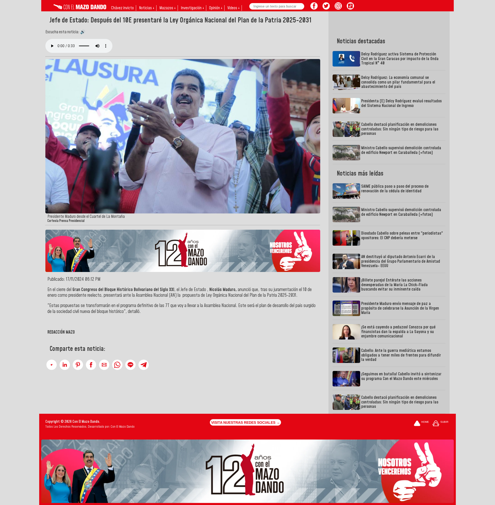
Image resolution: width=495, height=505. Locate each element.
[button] (51, 365)
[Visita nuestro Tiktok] (350, 8)
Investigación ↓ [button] (192, 8)
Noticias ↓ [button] (146, 8)
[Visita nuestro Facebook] (314, 8)
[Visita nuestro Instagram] (338, 8)
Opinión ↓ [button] (215, 8)
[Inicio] (80, 8)
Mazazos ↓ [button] (167, 8)
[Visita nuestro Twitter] (326, 8)
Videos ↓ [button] (233, 8)
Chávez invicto (122, 8)
